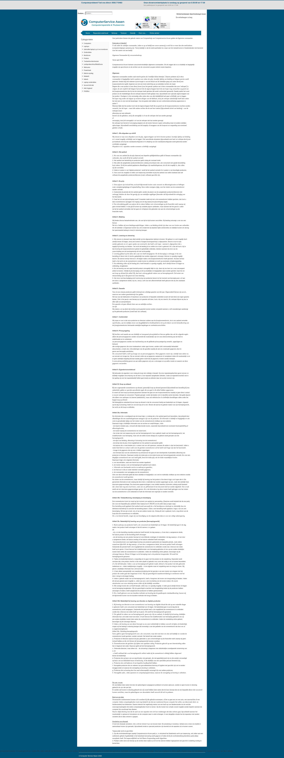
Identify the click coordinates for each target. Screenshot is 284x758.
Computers (87, 43)
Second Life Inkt (89, 85)
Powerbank (87, 70)
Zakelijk (132, 33)
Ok (2, 756)
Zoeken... (81, 13)
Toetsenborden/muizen (91, 61)
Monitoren (87, 55)
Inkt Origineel (88, 88)
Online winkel (154, 33)
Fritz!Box (86, 91)
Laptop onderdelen (90, 82)
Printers (86, 58)
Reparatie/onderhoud (100, 33)
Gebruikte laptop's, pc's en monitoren (96, 49)
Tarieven (124, 33)
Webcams (87, 67)
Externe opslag (88, 73)
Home (88, 33)
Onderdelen (88, 52)
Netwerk (86, 76)
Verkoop (114, 33)
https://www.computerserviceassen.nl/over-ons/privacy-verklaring (22, 753)
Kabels (86, 79)
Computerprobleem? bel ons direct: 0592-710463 (101, 2)
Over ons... (142, 33)
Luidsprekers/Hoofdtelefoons (93, 64)
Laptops (86, 46)
